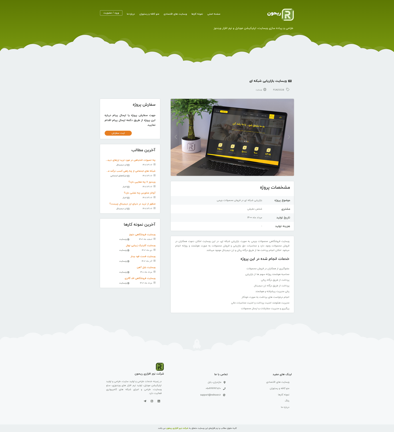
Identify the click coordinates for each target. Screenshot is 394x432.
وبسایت (259, 90)
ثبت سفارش (118, 133)
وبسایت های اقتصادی (175, 14)
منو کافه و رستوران (149, 14)
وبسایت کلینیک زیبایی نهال (140, 245)
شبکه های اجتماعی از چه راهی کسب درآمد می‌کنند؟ (130, 171)
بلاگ (287, 401)
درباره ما (131, 14)
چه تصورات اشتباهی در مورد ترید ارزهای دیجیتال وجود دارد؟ (130, 160)
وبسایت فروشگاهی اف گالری (140, 278)
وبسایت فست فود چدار (143, 256)
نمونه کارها (197, 14)
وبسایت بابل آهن (146, 267)
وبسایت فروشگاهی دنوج (142, 234)
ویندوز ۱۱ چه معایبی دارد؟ (142, 182)
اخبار (125, 186)
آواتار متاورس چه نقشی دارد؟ (139, 193)
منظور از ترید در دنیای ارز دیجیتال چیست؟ (132, 204)
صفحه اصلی (213, 14)
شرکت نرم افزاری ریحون (177, 428)
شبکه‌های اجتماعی (118, 175)
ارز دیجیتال (121, 164)
